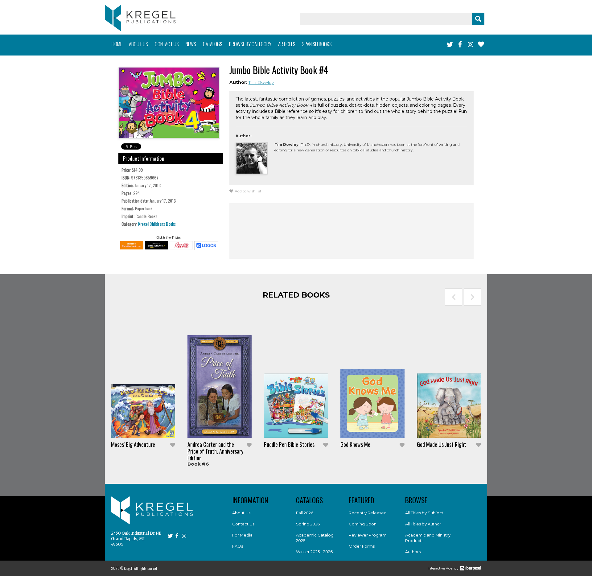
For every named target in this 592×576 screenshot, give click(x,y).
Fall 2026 (304, 512)
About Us (241, 512)
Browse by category (250, 44)
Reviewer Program (367, 535)
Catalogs (212, 44)
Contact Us (243, 523)
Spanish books (317, 44)
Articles (286, 44)
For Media (242, 535)
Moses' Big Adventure (133, 444)
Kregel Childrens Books (157, 223)
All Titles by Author (423, 523)
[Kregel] (140, 18)
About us (138, 44)
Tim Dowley (261, 82)
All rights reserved (145, 568)
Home (117, 44)
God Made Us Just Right (441, 444)
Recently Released (368, 512)
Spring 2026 (308, 523)
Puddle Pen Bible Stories (289, 444)
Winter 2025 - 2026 (314, 551)
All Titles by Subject (424, 512)
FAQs (237, 546)
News (191, 44)
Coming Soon (362, 523)
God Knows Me (355, 444)
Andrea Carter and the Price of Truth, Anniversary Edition (215, 451)
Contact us (167, 44)
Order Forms (362, 546)
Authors (413, 551)
